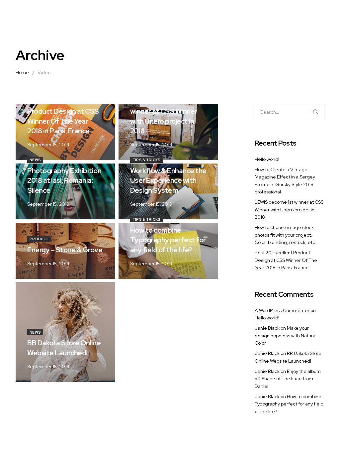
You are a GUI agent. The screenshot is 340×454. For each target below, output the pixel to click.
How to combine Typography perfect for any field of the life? (289, 404)
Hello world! (267, 159)
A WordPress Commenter (282, 310)
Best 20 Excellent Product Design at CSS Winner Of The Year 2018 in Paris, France (286, 260)
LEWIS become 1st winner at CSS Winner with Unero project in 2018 (289, 209)
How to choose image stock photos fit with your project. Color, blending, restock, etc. (285, 234)
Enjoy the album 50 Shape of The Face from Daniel (288, 378)
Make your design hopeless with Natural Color (285, 335)
